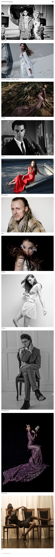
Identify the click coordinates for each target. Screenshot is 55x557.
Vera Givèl (4, 493)
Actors (3, 156)
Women (3, 328)
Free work (4, 41)
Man (2, 233)
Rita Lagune (4, 195)
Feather (3, 272)
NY (2, 549)
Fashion (3, 118)
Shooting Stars (5, 410)
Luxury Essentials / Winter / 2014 (10, 79)
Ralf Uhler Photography (7, 1)
